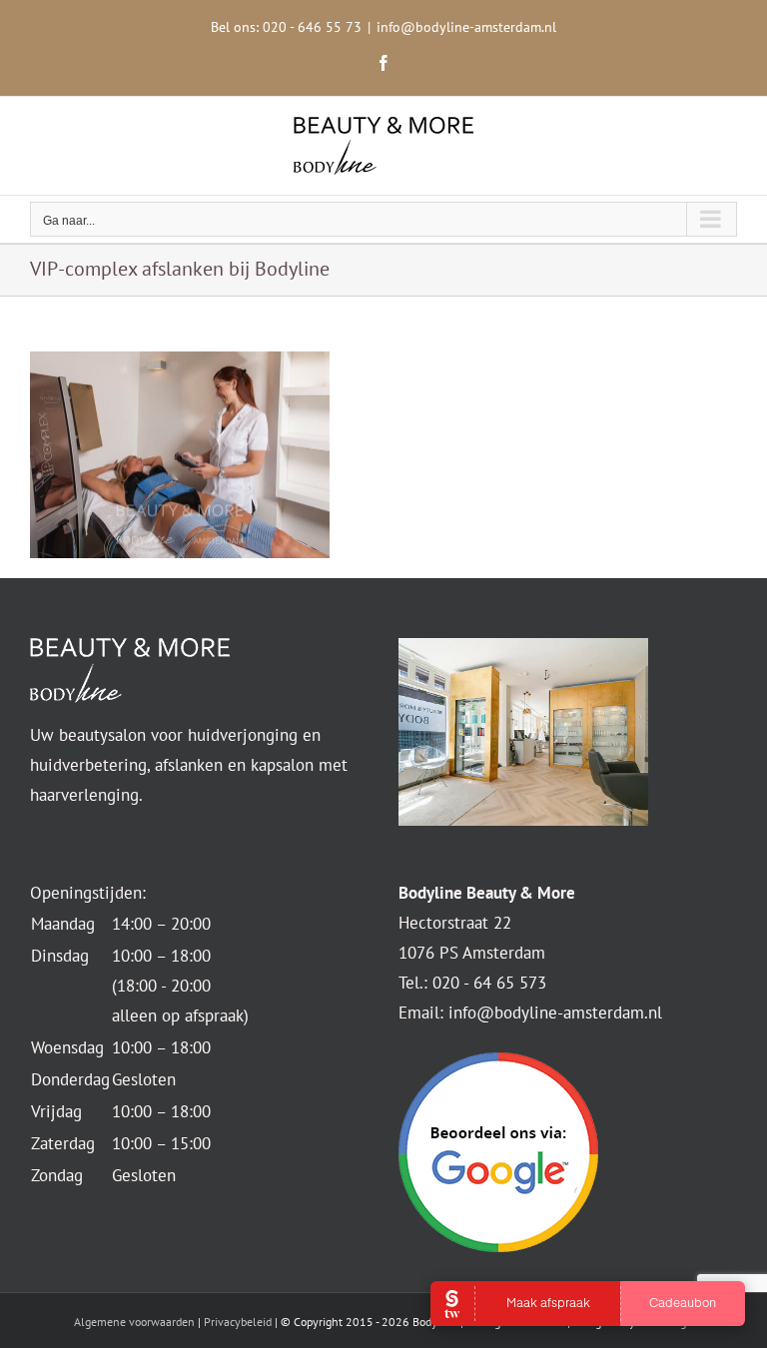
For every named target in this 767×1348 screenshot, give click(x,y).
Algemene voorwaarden (134, 1321)
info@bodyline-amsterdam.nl (466, 27)
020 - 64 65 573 (489, 983)
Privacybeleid (238, 1321)
